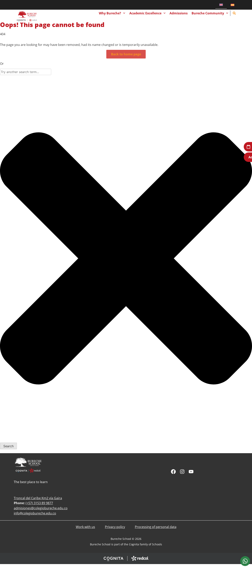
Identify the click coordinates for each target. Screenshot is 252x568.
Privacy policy (115, 527)
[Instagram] (182, 471)
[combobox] (25, 72)
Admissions (179, 13)
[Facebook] (173, 471)
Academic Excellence (145, 13)
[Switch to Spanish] (232, 5)
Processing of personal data (155, 527)
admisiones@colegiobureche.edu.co (41, 508)
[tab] (245, 561)
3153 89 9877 (43, 503)
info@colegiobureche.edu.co (35, 513)
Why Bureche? (110, 13)
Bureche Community (208, 13)
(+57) (30, 503)
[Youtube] (191, 471)
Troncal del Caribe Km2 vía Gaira (38, 498)
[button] (234, 13)
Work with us (85, 527)
